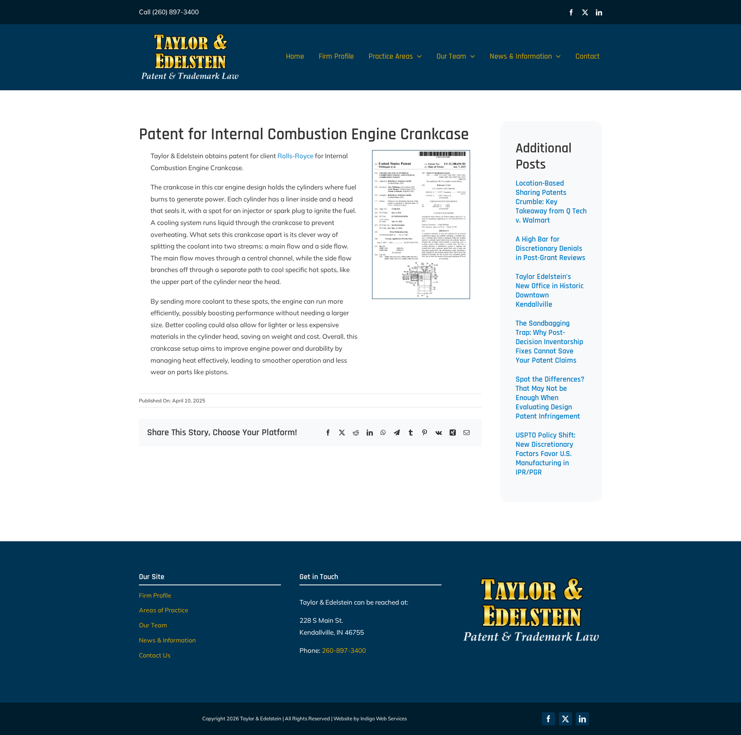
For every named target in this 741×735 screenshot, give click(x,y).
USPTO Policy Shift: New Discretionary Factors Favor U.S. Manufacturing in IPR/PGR (545, 453)
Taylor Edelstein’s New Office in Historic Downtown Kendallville (550, 290)
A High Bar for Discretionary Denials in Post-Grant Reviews (550, 248)
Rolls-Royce (295, 156)
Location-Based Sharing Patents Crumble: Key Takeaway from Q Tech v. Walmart (551, 201)
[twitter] (585, 12)
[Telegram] (397, 432)
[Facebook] (328, 432)
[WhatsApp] (383, 432)
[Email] (467, 432)
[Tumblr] (411, 432)
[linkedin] (599, 12)
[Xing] (453, 432)
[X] (342, 432)
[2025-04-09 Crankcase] (421, 154)
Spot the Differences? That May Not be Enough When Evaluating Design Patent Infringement (550, 397)
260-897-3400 (344, 650)
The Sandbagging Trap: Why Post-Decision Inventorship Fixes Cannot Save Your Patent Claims (549, 341)
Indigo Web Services (383, 718)
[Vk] (438, 432)
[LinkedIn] (370, 432)
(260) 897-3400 (175, 12)
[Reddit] (356, 432)
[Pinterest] (424, 432)
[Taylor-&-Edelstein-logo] (190, 33)
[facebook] (571, 12)
